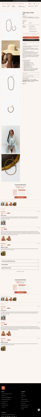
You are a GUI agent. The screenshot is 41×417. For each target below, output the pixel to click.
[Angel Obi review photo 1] (3, 222)
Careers (22, 408)
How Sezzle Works (5, 405)
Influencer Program (24, 401)
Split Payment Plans (6, 267)
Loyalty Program (24, 399)
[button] (36, 3)
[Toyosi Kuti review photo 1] (3, 253)
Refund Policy (4, 403)
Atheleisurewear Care (25, 405)
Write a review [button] (20, 197)
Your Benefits (5, 264)
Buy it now (31, 37)
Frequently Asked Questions (7, 393)
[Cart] (39, 3)
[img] (3, 211)
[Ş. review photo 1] (3, 238)
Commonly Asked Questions (8, 261)
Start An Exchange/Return (6, 397)
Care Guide (25, 73)
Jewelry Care (23, 403)
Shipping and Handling (6, 399)
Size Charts (4, 395)
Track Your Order (5, 401)
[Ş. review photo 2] (8, 238)
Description (25, 43)
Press (22, 397)
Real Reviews (23, 395)
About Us (22, 393)
